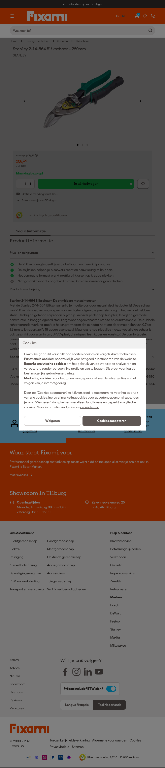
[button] (111, 421)
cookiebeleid (89, 407)
